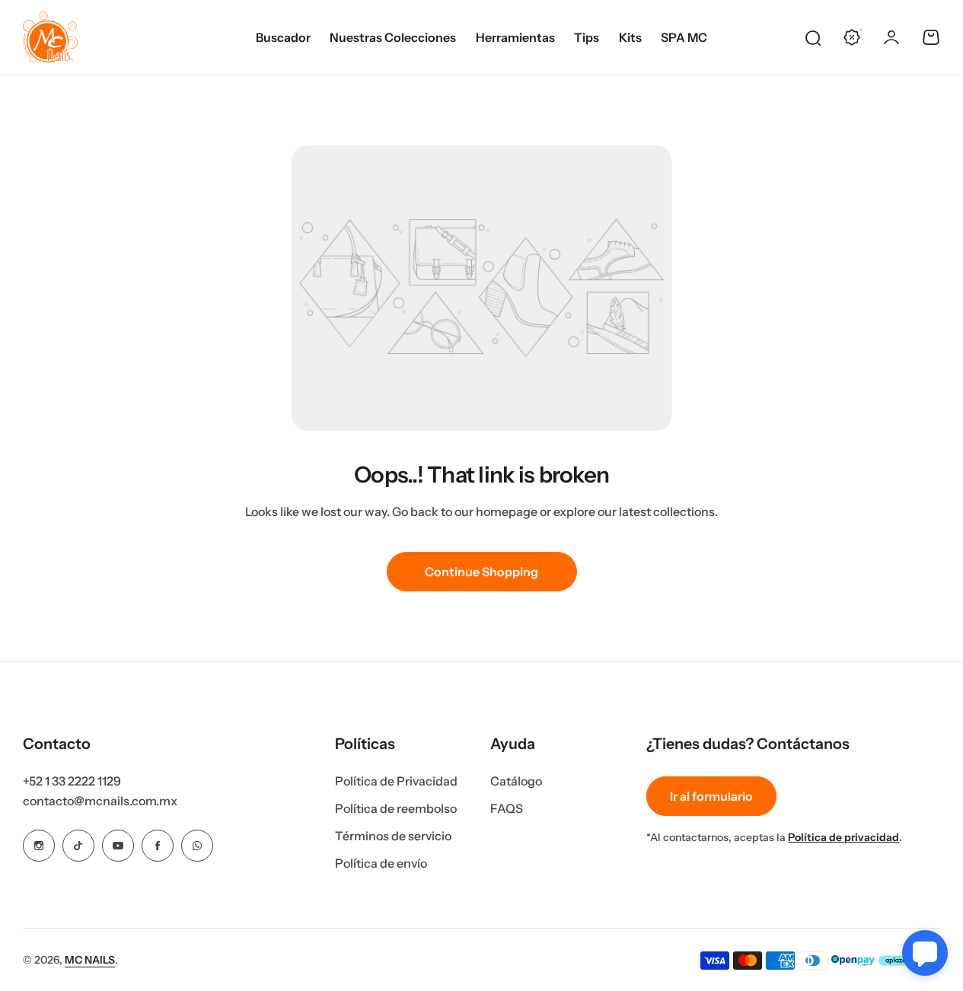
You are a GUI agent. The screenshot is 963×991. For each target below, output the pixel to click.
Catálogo (516, 781)
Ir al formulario (711, 796)
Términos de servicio (393, 835)
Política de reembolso (396, 808)
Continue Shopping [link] (481, 571)
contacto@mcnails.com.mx (100, 800)
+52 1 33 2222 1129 (72, 781)
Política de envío (381, 863)
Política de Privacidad (396, 781)
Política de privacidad (843, 837)
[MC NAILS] (50, 37)
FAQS (506, 808)
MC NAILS (90, 960)
